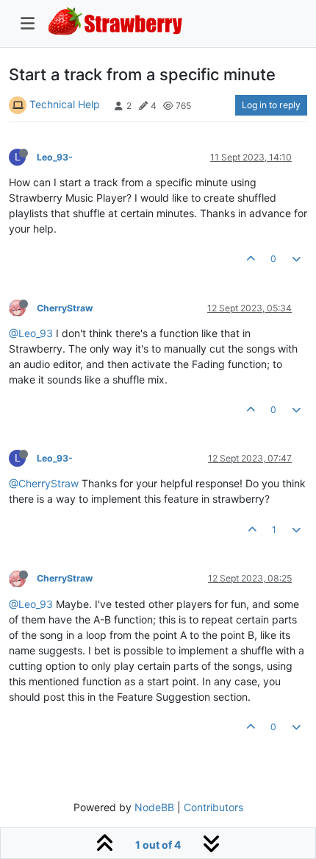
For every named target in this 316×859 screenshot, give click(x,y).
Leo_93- (55, 157)
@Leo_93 (31, 333)
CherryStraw (65, 308)
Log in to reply (271, 104)
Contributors (213, 807)
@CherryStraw (44, 483)
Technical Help (64, 104)
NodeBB (154, 807)
